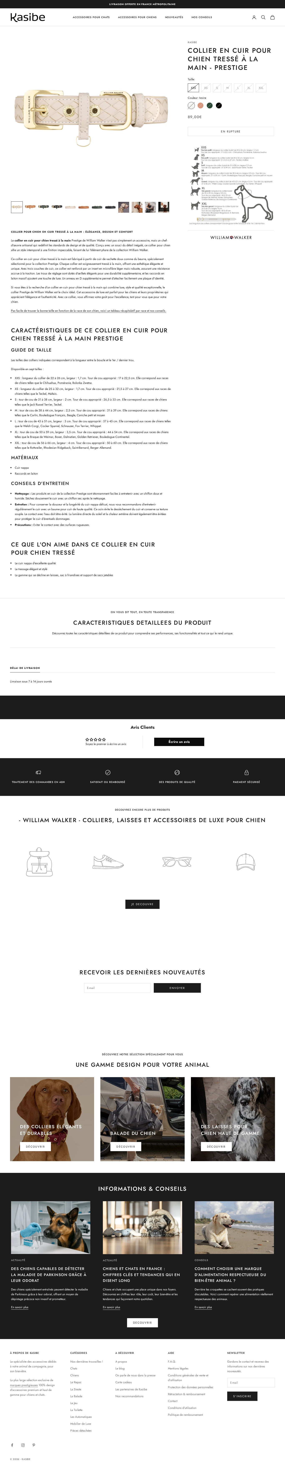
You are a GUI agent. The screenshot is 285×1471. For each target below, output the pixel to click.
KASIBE (192, 42)
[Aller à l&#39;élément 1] (17, 207)
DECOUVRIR (142, 1323)
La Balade (76, 1396)
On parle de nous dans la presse (135, 1375)
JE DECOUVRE (142, 904)
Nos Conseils (202, 17)
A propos (121, 1361)
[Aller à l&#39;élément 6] (84, 207)
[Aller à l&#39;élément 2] (30, 207)
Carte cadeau (123, 1382)
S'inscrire (242, 1396)
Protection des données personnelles (190, 1387)
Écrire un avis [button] (179, 741)
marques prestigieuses (24, 1385)
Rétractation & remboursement (186, 1394)
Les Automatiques (81, 1417)
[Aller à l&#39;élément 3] (43, 207)
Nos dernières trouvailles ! (86, 1361)
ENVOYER (177, 988)
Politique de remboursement (185, 1415)
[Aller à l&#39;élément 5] (70, 207)
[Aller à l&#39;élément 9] (124, 207)
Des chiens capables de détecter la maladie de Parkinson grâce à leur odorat (48, 1274)
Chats (73, 1368)
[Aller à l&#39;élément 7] (97, 207)
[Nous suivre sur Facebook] (12, 1445)
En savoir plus (19, 1307)
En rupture (231, 131)
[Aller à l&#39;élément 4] (57, 207)
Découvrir (35, 1147)
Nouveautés (174, 17)
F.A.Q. (172, 1361)
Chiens (74, 1375)
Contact (172, 1401)
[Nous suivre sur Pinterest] (34, 1445)
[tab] (25, 669)
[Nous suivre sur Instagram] (23, 1445)
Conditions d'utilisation (182, 1408)
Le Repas (75, 1382)
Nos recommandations (129, 1396)
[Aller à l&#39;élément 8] (110, 207)
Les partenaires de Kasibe (131, 1389)
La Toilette (76, 1410)
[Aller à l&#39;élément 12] (164, 207)
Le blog (120, 1368)
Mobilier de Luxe (80, 1424)
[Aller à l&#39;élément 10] (137, 207)
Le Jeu (73, 1403)
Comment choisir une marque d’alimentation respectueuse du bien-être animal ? (230, 1274)
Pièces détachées (81, 1430)
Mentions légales (178, 1368)
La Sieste (75, 1389)
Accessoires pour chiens (137, 17)
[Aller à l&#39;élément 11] (150, 207)
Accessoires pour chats (91, 17)
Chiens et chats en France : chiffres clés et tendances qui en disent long (141, 1274)
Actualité (18, 1260)
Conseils (201, 1260)
